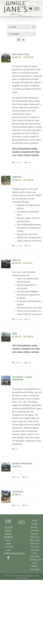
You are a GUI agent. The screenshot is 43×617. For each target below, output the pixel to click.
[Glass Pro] (6, 263)
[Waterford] (6, 180)
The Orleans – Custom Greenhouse (22, 378)
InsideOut (25, 578)
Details (29, 163)
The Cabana (17, 491)
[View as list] (23, 39)
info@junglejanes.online (14, 553)
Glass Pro (16, 260)
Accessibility (29, 576)
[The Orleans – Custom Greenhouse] (6, 380)
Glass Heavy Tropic (20, 54)
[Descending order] (34, 26)
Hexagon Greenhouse (22, 463)
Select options (18, 163)
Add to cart (17, 477)
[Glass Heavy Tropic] (6, 57)
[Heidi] (6, 337)
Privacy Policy (20, 576)
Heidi (14, 333)
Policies (11, 576)
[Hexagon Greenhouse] (6, 467)
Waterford (17, 177)
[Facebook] (8, 557)
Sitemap (37, 576)
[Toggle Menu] (37, 8)
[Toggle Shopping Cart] (30, 8)
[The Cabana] (6, 496)
